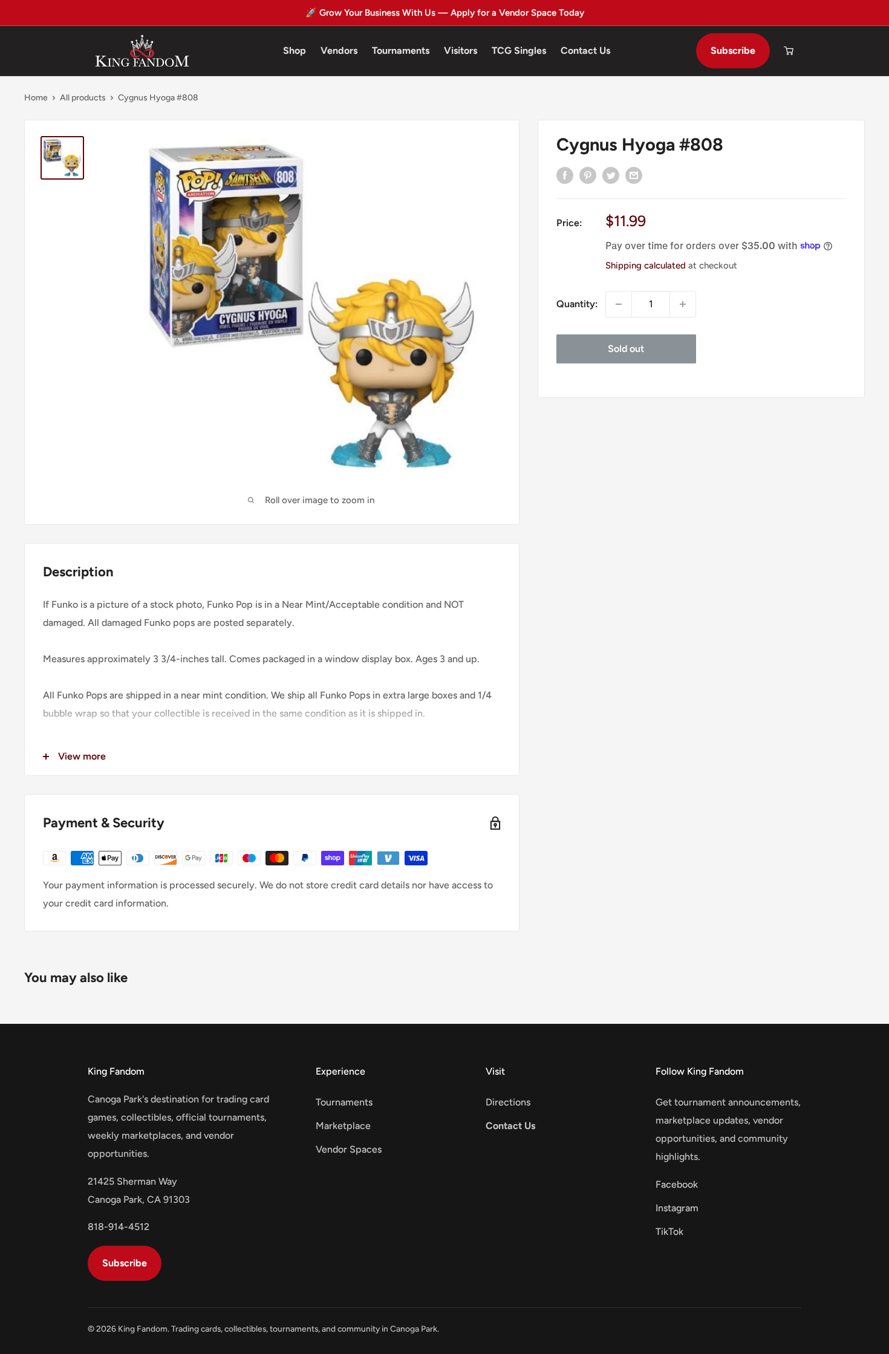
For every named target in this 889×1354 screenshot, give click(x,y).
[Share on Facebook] (564, 175)
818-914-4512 (118, 1226)
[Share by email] (633, 175)
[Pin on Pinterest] (587, 175)
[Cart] (788, 50)
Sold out (626, 348)
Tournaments (400, 50)
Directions (508, 1102)
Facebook (677, 1184)
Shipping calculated (645, 265)
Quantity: (577, 304)
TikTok (669, 1231)
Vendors (339, 50)
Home (36, 98)
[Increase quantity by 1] (682, 304)
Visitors (460, 50)
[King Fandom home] (142, 50)
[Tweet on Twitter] (610, 175)
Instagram (677, 1208)
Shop (294, 50)
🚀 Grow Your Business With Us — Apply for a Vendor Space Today (444, 12)
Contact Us (585, 50)
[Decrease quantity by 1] (618, 304)
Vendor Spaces (349, 1149)
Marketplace (343, 1125)
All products (83, 98)
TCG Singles (519, 50)
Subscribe (733, 50)
